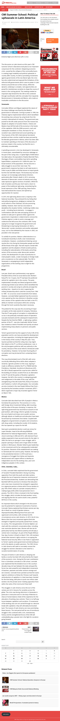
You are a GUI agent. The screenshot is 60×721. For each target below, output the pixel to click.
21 (5, 658)
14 (5, 656)
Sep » (31, 663)
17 (30, 656)
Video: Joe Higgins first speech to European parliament (18, 673)
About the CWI (28, 7)
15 (13, 656)
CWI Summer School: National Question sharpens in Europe (27, 680)
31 (30, 661)
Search (3, 639)
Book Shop (38, 3)
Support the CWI (39, 7)
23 (21, 658)
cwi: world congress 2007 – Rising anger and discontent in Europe (22, 696)
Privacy (54, 3)
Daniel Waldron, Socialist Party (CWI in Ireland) (23, 22)
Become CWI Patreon (50, 40)
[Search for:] (50, 10)
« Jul (28, 663)
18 (38, 656)
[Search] (42, 641)
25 (38, 658)
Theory (31, 3)
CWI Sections (49, 7)
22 (13, 658)
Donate (46, 3)
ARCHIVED (6, 714)
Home (2, 7)
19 (46, 656)
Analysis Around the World (13, 7)
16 (21, 656)
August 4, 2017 (7, 22)
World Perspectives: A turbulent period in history (24, 702)
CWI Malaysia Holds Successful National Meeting (24, 689)
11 (38, 653)
